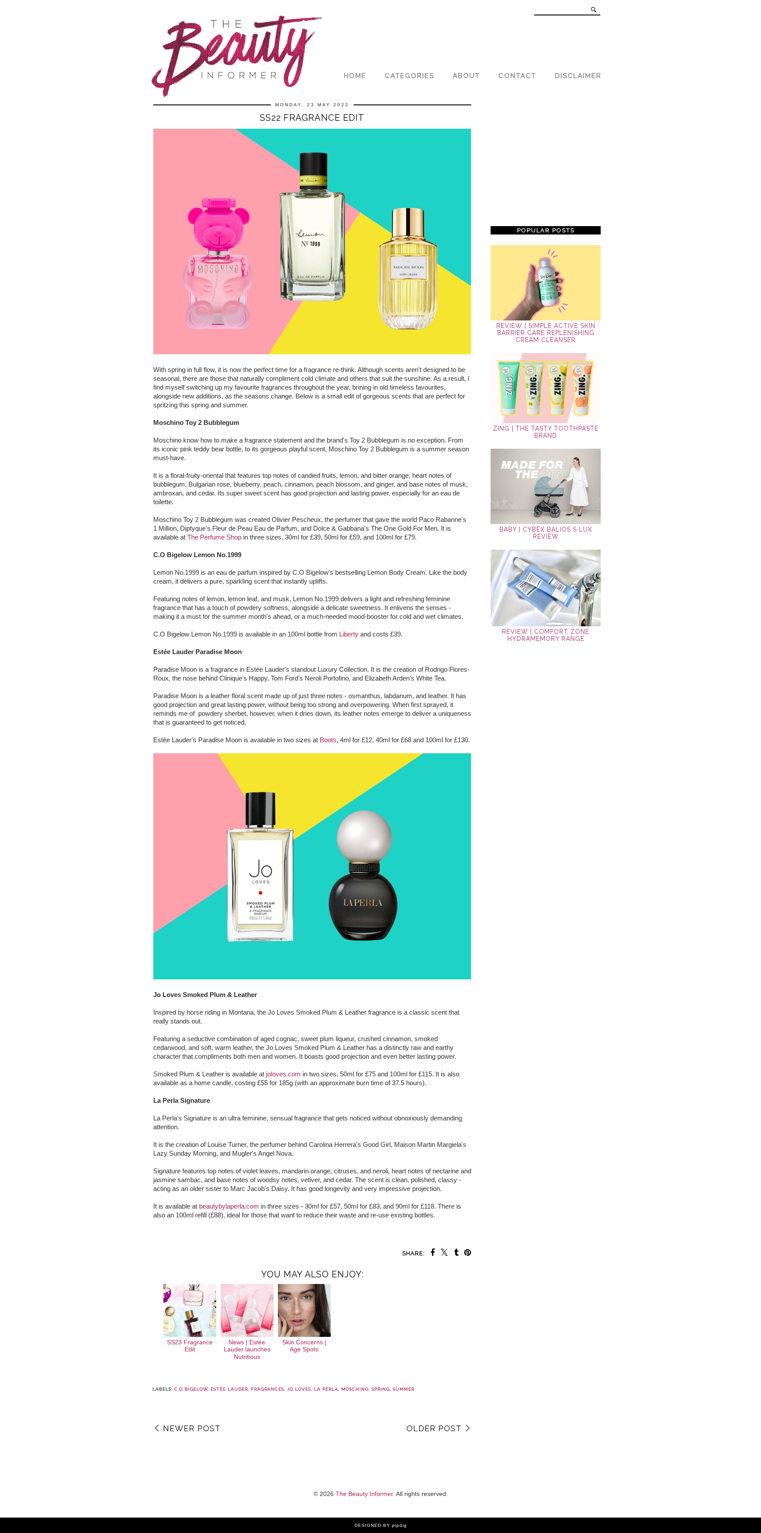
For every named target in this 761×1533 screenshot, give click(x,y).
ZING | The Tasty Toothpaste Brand (545, 432)
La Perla (326, 1389)
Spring (381, 1389)
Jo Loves (299, 1389)
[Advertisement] (546, 159)
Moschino (355, 1389)
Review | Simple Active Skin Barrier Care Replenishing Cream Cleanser (545, 332)
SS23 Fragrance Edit (190, 1346)
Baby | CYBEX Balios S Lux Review (545, 533)
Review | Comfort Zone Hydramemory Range (545, 635)
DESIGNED (368, 1525)
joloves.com (283, 1074)
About (466, 76)
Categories (409, 76)
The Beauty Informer (364, 1493)
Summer (403, 1389)
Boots (328, 740)
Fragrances (267, 1389)
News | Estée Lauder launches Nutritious (247, 1349)
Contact (517, 76)
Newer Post (192, 1428)
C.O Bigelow (190, 1389)
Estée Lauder (229, 1389)
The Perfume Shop (214, 537)
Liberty (348, 634)
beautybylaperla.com (229, 1206)
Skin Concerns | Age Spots (304, 1346)
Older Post (434, 1428)
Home (355, 76)
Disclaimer (578, 76)
